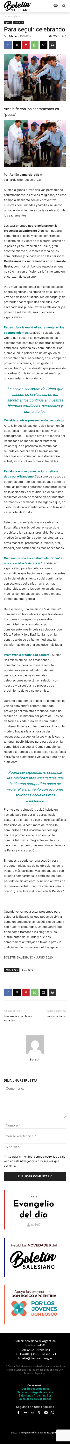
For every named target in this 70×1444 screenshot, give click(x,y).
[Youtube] (45, 1412)
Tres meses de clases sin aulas (18, 1018)
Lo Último (18, 22)
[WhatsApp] (34, 45)
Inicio (7, 16)
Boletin (13, 36)
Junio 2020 (27, 970)
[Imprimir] (52, 45)
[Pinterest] (26, 45)
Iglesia (16, 16)
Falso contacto (56, 1016)
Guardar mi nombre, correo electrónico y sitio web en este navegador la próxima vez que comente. (34, 1161)
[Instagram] (32, 1412)
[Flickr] (25, 1412)
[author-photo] (35, 1054)
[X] (17, 45)
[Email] (43, 45)
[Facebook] (8, 45)
